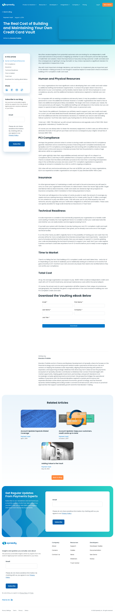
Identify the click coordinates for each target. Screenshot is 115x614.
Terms (14, 610)
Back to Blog (57, 477)
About (54, 546)
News (72, 555)
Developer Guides (96, 546)
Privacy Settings (6, 610)
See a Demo (107, 5)
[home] (8, 4)
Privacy (21, 610)
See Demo (93, 555)
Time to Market (10, 73)
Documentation (95, 550)
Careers (55, 550)
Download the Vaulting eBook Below (16, 79)
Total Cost (8, 76)
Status (92, 559)
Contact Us (56, 555)
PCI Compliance (10, 64)
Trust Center (74, 563)
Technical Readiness (11, 70)
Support (73, 546)
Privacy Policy (24, 593)
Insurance (8, 67)
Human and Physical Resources (15, 61)
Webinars (73, 559)
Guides (72, 550)
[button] (29, 4)
